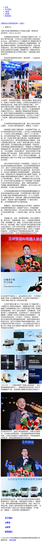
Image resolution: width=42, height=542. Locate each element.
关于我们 (8, 9)
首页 (6, 7)
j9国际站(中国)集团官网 (9, 23)
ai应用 (7, 13)
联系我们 (8, 16)
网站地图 (12, 540)
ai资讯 (7, 11)
